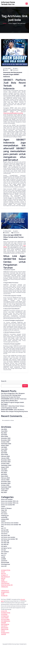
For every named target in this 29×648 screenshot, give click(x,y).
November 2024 (5, 461)
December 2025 (5, 438)
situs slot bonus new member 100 (11, 524)
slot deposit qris (5, 616)
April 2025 (4, 452)
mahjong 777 (4, 581)
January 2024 (5, 480)
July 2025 (4, 447)
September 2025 (6, 443)
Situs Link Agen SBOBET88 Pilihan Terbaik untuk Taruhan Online (13, 237)
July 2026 (4, 429)
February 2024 (5, 478)
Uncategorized (5, 564)
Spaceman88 (5, 562)
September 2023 (6, 487)
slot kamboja (4, 614)
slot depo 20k (5, 542)
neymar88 (4, 517)
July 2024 (4, 469)
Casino (3, 506)
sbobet (6, 70)
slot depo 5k (4, 544)
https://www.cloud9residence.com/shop (13, 113)
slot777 (3, 555)
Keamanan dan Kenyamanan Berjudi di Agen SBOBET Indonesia (12, 74)
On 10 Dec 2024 (7, 231)
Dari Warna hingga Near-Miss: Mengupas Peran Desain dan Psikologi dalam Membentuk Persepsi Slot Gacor (13, 395)
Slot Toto (4, 553)
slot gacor (4, 546)
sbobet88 (3, 622)
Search (3, 381)
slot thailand (5, 551)
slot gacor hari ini (6, 548)
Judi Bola (7, 232)
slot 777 (3, 528)
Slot (2, 526)
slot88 (3, 557)
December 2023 (5, 481)
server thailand (4, 617)
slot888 (3, 559)
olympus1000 (5, 519)
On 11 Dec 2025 (7, 68)
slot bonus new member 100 (9, 539)
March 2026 (4, 436)
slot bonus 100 (5, 535)
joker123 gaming (5, 624)
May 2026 (4, 433)
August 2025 (5, 445)
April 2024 (4, 474)
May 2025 (4, 451)
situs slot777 (4, 626)
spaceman (4, 560)
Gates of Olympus (6, 508)
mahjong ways (4, 586)
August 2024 (5, 467)
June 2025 (4, 449)
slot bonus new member (8, 537)
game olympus (4, 627)
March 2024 (4, 476)
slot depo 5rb (4, 595)
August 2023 (5, 489)
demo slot (3, 573)
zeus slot (4, 566)
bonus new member (7, 499)
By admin (15, 68)
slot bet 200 (4, 530)
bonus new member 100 (7, 585)
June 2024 (4, 471)
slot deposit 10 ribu (5, 570)
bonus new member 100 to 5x (9, 503)
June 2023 (4, 490)
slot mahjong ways (5, 621)
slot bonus (4, 533)
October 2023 (5, 485)
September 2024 (6, 465)
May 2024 (4, 472)
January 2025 (5, 458)
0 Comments (15, 70)
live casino (4, 514)
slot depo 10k (5, 541)
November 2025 (5, 440)
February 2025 (5, 456)
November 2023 (5, 483)
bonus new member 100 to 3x (9, 501)
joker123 (3, 578)
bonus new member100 (8, 504)
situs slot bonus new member (10, 523)
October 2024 (5, 463)
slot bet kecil (5, 532)
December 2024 (5, 460)
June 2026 (4, 431)
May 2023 (4, 492)
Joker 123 (4, 510)
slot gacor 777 (4, 575)
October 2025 (5, 442)
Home (4, 23)
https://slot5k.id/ (5, 583)
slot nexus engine (5, 619)
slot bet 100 (4, 611)
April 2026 (4, 434)
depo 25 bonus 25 (5, 576)
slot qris (3, 550)
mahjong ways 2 (5, 590)
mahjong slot (5, 515)
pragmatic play (4, 629)
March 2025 (4, 454)
